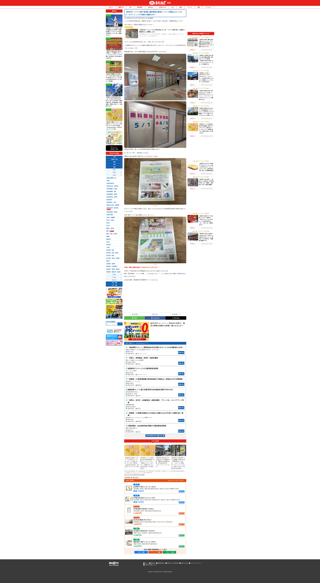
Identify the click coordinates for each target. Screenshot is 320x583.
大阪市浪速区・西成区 (111, 212)
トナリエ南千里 (133, 474)
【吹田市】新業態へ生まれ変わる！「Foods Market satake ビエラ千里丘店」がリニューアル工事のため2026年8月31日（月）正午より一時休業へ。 (114, 77)
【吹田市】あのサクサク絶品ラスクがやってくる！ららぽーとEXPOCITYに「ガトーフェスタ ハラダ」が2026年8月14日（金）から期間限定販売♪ (206, 167)
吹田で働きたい (130, 343)
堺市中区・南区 (110, 255)
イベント (189, 7)
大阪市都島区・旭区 (111, 191)
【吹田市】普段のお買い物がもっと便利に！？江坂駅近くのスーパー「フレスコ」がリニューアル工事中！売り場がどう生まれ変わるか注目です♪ (114, 54)
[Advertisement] (201, 20)
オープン (127, 474)
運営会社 (153, 563)
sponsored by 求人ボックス (142, 343)
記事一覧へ (155, 314)
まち (173, 7)
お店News (150, 7)
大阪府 (151, 18)
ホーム (146, 563)
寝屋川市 (108, 239)
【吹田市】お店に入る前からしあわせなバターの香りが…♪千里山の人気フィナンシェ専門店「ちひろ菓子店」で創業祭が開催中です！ (206, 237)
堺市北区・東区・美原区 (112, 252)
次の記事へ (175, 314)
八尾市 (108, 247)
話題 (180, 7)
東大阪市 (108, 244)
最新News (121, 7)
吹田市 (108, 222)
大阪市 (108, 180)
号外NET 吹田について (151, 564)
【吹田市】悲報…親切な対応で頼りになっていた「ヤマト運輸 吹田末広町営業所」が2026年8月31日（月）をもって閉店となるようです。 (206, 43)
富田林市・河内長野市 (111, 266)
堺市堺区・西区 (110, 250)
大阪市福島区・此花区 (111, 188)
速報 (199, 7)
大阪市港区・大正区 (111, 202)
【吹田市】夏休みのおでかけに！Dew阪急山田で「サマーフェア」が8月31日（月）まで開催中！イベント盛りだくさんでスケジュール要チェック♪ (206, 112)
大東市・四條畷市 (110, 217)
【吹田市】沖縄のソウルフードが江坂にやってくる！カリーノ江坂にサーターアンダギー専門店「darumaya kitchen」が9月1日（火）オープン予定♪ (114, 125)
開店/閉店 (139, 7)
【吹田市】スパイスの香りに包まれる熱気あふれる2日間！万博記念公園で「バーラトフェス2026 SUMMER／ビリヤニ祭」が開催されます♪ (114, 31)
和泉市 (108, 261)
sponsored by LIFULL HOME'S (176, 480)
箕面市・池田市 (110, 228)
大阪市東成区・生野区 (111, 197)
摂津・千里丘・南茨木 (111, 233)
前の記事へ (135, 314)
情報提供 (180, 273)
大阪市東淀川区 (110, 183)
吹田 (169, 3)
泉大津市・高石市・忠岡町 (112, 258)
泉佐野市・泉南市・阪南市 (112, 269)
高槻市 (108, 236)
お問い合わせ (184, 563)
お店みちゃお (162, 7)
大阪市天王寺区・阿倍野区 (112, 205)
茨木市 (108, 225)
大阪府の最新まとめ (111, 178)
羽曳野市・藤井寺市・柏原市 (113, 272)
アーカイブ (208, 7)
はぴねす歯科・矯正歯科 (160, 21)
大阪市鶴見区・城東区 (111, 194)
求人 (130, 7)
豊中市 (110, 231)
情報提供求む (161, 563)
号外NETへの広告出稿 (173, 563)
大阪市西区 (109, 199)
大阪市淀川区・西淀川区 (112, 186)
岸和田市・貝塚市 (110, 263)
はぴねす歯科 (141, 474)
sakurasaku (135, 477)
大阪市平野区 (109, 214)
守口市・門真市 (110, 220)
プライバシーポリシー (196, 563)
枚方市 (108, 242)
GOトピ (111, 7)
